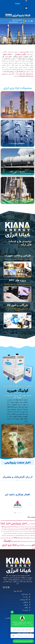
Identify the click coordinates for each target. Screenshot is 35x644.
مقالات (15, 537)
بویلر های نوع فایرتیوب (11, 529)
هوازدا (7, 538)
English (17, 4)
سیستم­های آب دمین (31, 535)
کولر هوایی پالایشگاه (24, 541)
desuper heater (9, 520)
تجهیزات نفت (3, 529)
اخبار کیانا (6, 524)
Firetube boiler (26, 520)
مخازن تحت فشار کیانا (24, 538)
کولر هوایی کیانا (15, 541)
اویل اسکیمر (27, 527)
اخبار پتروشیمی (19, 524)
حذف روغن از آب (6, 531)
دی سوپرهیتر (21, 533)
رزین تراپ (5, 533)
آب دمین (29, 524)
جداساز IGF (12, 531)
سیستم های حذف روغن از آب (24, 74)
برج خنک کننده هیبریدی (12, 527)
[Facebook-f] (31, 21)
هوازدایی (30, 541)
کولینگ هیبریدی (27, 545)
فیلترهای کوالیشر (19, 535)
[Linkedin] (25, 21)
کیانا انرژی (20, 545)
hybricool (32, 520)
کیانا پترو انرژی (24, 52)
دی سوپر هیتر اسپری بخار (12, 533)
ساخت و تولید (7, 54)
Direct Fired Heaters (17, 520)
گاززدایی (33, 548)
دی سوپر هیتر (27, 533)
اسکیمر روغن (32, 527)
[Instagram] (28, 21)
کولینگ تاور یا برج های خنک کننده (13, 72)
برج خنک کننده (21, 527)
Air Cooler (3, 520)
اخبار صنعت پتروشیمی (18, 462)
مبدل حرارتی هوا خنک (11, 535)
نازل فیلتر (10, 538)
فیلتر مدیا (25, 535)
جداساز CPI (17, 531)
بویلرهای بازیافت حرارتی (20, 529)
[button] (26, 8)
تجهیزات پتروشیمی (31, 531)
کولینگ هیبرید (17, 391)
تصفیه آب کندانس (23, 531)
